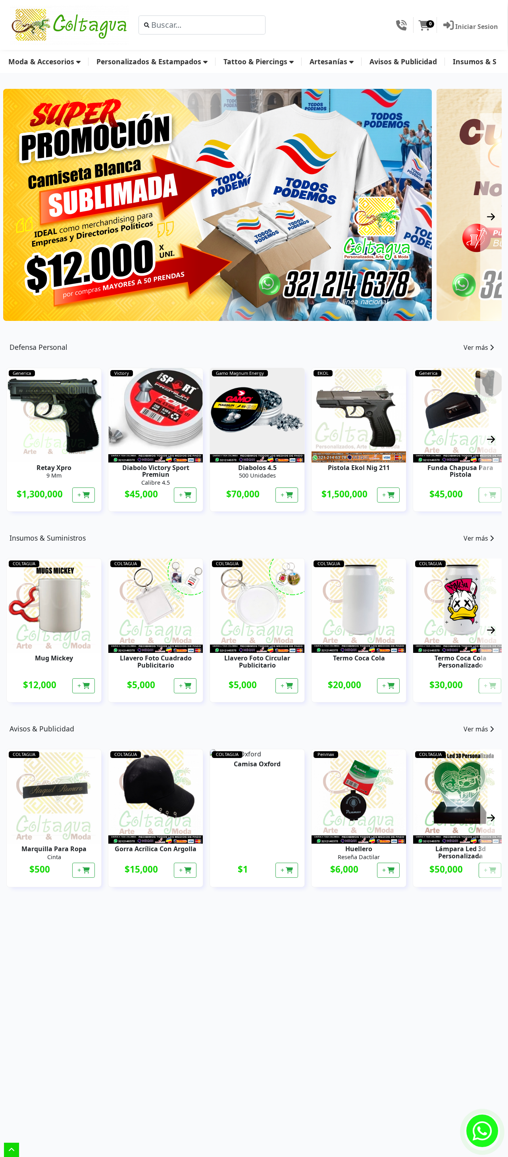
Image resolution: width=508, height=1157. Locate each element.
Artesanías (329, 61)
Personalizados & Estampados (149, 61)
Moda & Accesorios (42, 61)
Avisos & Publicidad (403, 61)
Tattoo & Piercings (256, 61)
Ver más (477, 347)
